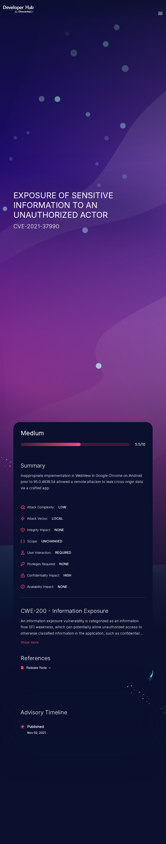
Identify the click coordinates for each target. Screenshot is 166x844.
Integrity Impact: (39, 530)
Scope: (32, 541)
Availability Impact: (40, 587)
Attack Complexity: (41, 507)
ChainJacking (32, 793)
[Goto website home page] (18, 9)
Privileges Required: (41, 564)
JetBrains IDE (110, 793)
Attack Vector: (37, 518)
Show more (30, 642)
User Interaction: (39, 553)
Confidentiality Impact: (43, 575)
